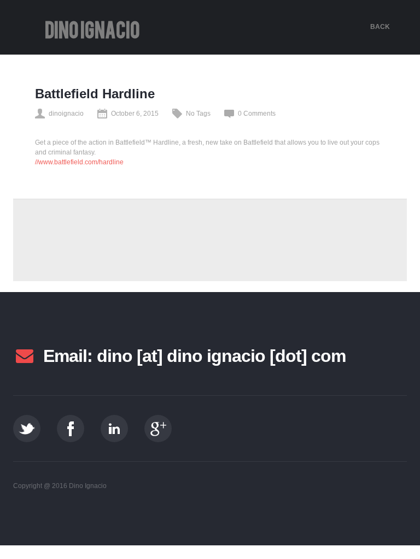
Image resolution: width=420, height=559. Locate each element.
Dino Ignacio (92, 30)
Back (380, 27)
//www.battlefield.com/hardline (79, 162)
